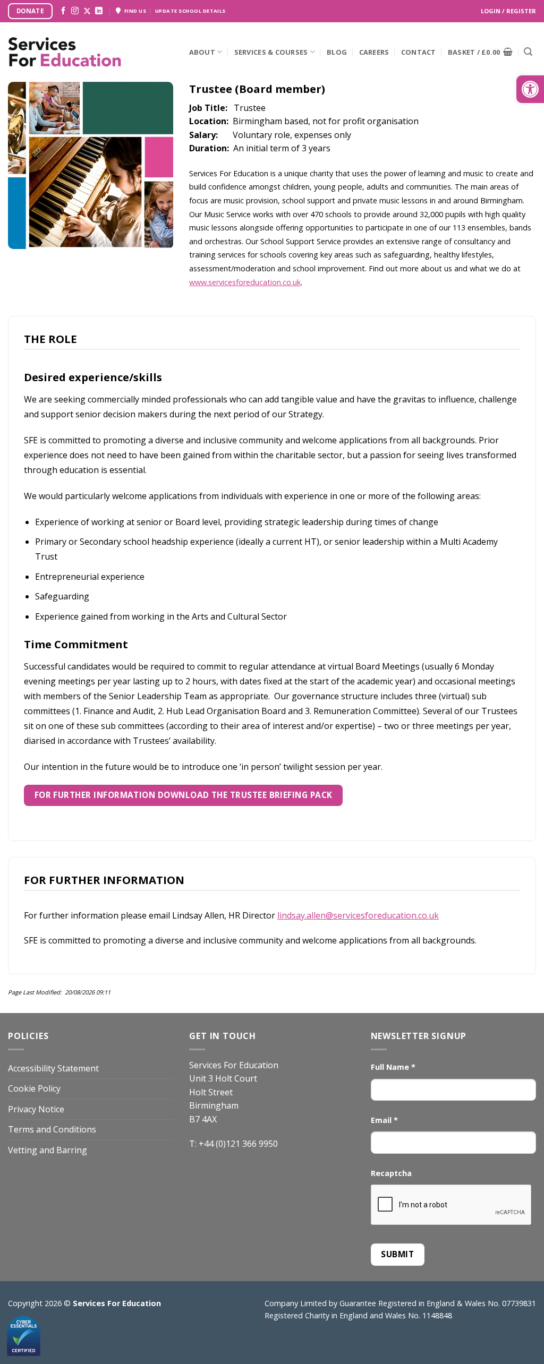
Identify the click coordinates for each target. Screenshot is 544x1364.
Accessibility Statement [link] (53, 1068)
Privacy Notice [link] (36, 1109)
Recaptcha (391, 1173)
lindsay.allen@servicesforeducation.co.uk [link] (358, 915)
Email (384, 1120)
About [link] (202, 52)
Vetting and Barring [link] (47, 1150)
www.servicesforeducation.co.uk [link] (245, 282)
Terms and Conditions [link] (52, 1129)
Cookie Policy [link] (34, 1088)
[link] (530, 89)
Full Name (393, 1067)
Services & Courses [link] (271, 52)
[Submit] (528, 52)
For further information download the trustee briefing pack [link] (184, 795)
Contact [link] (418, 52)
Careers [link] (374, 52)
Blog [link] (337, 52)
